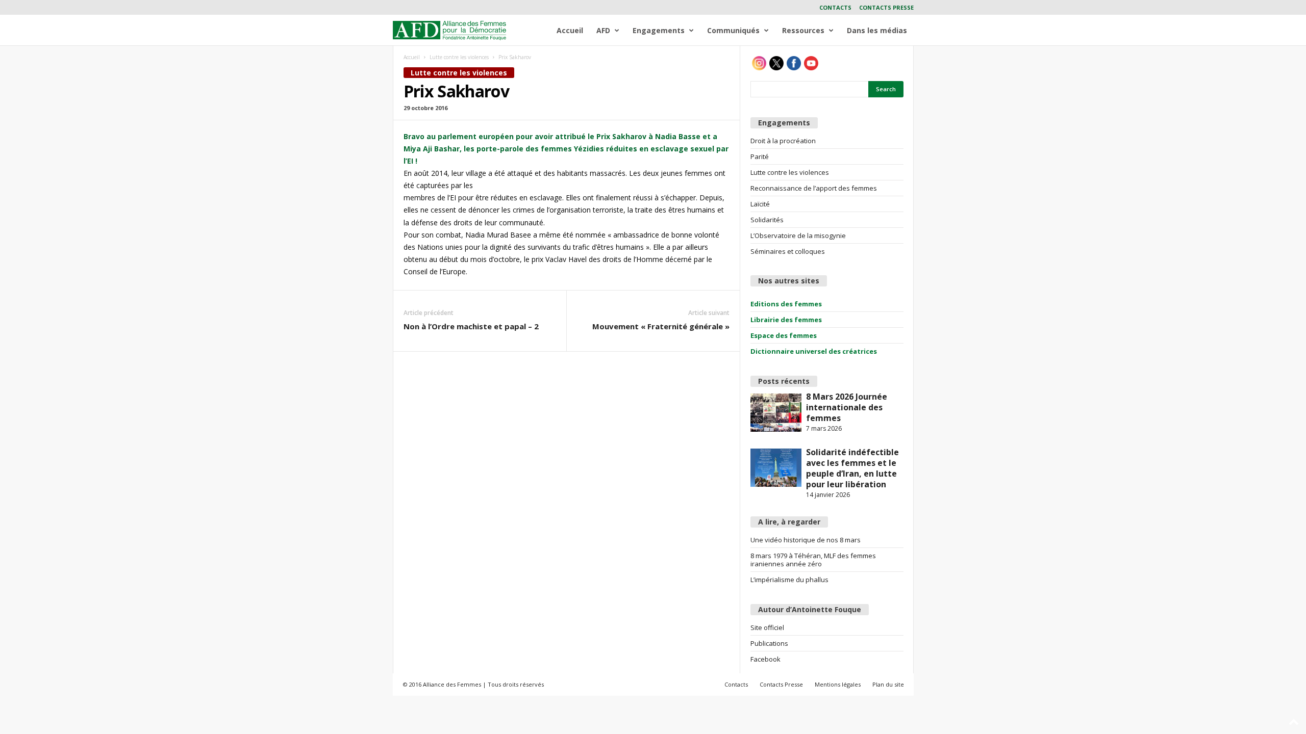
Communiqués (733, 30)
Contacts (835, 7)
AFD (603, 30)
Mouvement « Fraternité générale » (661, 326)
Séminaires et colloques (787, 251)
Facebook (765, 659)
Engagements (659, 30)
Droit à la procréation (783, 140)
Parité (759, 156)
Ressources (803, 30)
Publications (769, 643)
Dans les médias (877, 30)
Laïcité (760, 203)
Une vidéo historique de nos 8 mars (805, 539)
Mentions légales (838, 684)
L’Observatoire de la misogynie (798, 235)
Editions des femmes (786, 303)
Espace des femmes (783, 335)
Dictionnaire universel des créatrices (813, 351)
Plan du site (888, 684)
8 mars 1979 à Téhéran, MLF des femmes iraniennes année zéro (813, 559)
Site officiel (767, 627)
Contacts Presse (886, 7)
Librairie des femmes (786, 319)
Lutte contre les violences (459, 57)
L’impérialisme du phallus (789, 579)
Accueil (570, 30)
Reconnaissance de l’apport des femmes (813, 188)
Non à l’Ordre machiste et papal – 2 (471, 326)
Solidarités (767, 219)
